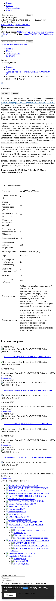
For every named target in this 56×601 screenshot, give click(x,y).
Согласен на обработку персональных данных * (23, 584)
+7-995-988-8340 (22, 24)
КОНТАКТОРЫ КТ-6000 (20, 517)
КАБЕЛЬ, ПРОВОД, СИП (20, 556)
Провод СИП (20, 558)
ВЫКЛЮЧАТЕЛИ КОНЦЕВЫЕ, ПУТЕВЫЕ (28, 540)
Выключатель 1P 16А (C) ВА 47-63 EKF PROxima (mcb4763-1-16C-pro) (28, 457)
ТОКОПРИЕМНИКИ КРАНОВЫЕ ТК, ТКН (28, 493)
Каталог (9, 5)
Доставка (5, 93)
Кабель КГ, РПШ (21, 564)
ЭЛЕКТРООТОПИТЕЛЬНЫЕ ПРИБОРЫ (27, 496)
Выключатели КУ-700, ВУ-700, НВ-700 (31, 546)
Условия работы (13, 8)
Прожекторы (20, 533)
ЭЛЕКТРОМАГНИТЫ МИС (21, 498)
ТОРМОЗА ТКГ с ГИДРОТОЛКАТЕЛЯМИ (28, 488)
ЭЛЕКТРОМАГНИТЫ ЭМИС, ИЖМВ (26, 501)
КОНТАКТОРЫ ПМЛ (18, 506)
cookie (25, 588)
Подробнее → (7, 378)
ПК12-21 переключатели (19, 519)
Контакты (10, 10)
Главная (9, 3)
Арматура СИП (21, 561)
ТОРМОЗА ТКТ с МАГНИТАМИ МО (25, 491)
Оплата (15, 93)
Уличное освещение (23, 535)
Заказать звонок (14, 44)
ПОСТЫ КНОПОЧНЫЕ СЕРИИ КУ (25, 522)
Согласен (10, 595)
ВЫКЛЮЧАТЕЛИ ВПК (24, 543)
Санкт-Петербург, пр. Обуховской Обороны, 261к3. (28, 103)
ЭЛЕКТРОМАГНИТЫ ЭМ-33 (22, 504)
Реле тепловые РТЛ (17, 514)
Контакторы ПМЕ (16, 509)
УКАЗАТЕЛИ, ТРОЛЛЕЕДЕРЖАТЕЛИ (26, 525)
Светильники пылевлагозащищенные (31, 538)
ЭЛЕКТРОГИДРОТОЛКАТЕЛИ (23, 485)
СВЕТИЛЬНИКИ (16, 527)
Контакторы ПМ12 (17, 512)
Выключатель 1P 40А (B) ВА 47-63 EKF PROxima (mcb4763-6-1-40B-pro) (28, 357)
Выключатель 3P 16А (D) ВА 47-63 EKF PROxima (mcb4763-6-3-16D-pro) (28, 390)
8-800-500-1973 (7, 24)
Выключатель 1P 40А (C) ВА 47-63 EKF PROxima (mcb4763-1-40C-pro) (28, 424)
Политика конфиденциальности (15, 573)
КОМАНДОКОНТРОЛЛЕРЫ (21, 553)
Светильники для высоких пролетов (30, 530)
